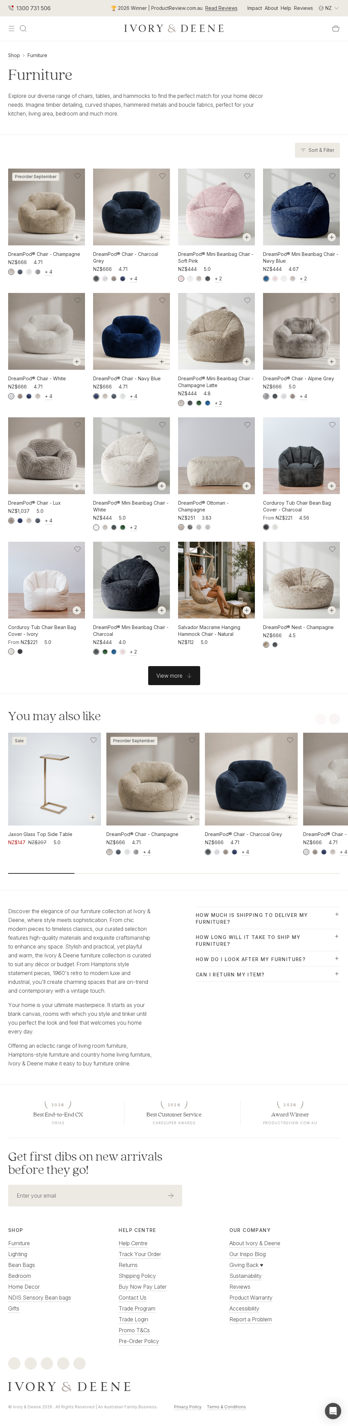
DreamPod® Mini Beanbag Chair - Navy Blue (300, 257)
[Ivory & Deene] (174, 1387)
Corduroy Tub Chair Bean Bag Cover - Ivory (42, 630)
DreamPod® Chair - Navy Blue (127, 378)
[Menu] (11, 28)
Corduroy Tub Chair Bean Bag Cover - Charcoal (297, 506)
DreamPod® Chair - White (37, 378)
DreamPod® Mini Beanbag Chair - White (131, 506)
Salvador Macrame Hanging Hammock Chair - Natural (209, 630)
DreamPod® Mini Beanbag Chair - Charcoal (131, 630)
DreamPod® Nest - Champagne (298, 627)
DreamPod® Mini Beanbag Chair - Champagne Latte (216, 382)
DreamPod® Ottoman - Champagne (203, 506)
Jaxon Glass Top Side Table (40, 834)
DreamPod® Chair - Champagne (44, 254)
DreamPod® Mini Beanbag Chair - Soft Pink (216, 257)
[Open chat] (333, 1411)
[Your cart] (336, 28)
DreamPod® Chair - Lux (34, 503)
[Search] (23, 28)
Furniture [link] (37, 55)
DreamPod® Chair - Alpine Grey (298, 378)
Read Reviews (221, 8)
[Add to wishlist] (77, 176)
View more (169, 675)
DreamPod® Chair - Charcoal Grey (125, 257)
